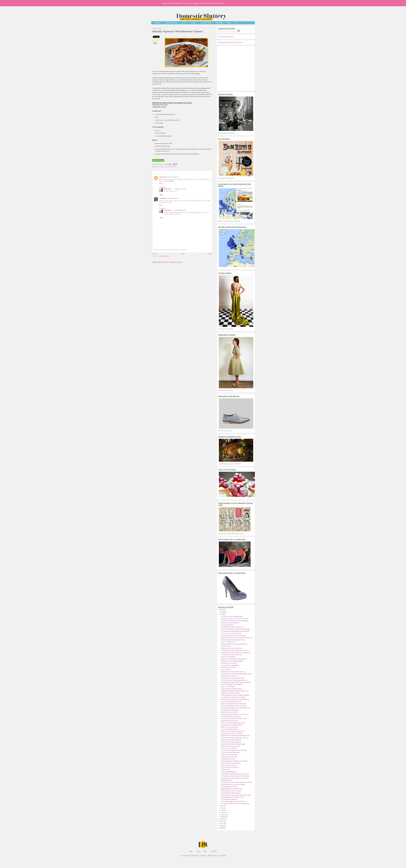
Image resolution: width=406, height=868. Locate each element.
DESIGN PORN (206, 23)
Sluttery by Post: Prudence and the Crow (232, 731)
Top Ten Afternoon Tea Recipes (229, 710)
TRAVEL (193, 23)
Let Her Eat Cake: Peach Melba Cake (231, 740)
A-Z (236, 23)
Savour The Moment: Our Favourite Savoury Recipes (235, 629)
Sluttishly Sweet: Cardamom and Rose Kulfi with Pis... (235, 735)
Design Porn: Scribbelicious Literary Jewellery (233, 659)
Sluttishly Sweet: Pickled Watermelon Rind (233, 671)
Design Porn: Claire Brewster (229, 754)
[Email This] (168, 164)
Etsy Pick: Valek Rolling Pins (228, 771)
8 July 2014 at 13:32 (173, 198)
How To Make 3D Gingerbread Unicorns (232, 627)
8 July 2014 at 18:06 (180, 189)
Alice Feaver (167, 189)
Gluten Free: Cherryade (227, 686)
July (222, 614)
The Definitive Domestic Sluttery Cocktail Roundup (235, 631)
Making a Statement (226, 780)
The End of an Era (226, 646)
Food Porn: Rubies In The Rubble (230, 752)
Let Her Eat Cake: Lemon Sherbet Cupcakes (233, 697)
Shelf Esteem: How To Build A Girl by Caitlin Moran (235, 699)
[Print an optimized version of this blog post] (158, 161)
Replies (163, 187)
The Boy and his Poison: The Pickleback (232, 733)
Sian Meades (163, 198)
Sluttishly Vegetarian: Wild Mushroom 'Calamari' (177, 31)
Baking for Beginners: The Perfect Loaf (232, 788)
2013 (221, 819)
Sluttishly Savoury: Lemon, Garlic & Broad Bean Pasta (236, 795)
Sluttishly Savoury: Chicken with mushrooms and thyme (236, 782)
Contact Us (213, 851)
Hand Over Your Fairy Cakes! (229, 663)
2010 (221, 826)
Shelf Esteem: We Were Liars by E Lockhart (233, 784)
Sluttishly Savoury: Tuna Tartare (229, 720)
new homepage (194, 3)
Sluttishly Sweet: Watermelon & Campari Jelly (233, 703)
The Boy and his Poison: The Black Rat (231, 648)
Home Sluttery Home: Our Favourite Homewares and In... (237, 637)
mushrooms (166, 166)
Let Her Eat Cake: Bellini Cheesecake (231, 654)
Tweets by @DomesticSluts (225, 36)
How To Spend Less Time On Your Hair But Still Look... (236, 708)
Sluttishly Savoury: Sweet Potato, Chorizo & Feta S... (235, 714)
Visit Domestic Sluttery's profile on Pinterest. (230, 42)
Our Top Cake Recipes (227, 625)
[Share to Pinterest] (176, 164)
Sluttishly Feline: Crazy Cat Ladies (230, 746)
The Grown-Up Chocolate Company (231, 742)
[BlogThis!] (170, 164)
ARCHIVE (223, 855)
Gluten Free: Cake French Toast (230, 767)
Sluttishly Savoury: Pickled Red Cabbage (232, 661)
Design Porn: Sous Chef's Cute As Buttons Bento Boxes (236, 674)
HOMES (157, 23)
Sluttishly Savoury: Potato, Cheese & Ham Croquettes (236, 682)
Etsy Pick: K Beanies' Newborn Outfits (231, 701)
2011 (221, 823)
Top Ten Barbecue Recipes (228, 667)
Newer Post (155, 253)
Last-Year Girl (163, 177)
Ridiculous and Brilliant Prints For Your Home (234, 705)
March (223, 812)
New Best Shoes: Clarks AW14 (229, 712)
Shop (198, 851)
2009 (221, 828)
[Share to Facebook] (174, 164)
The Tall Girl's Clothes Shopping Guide (231, 616)
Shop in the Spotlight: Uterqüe (229, 729)
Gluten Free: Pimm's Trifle (228, 642)
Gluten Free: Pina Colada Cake (229, 727)
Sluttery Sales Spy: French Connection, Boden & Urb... (236, 652)
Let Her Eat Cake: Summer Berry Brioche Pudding (235, 776)
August (223, 612)
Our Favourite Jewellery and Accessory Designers (234, 620)
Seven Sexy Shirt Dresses (228, 759)
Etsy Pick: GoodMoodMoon (228, 657)
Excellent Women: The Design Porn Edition (233, 640)
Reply (160, 183)
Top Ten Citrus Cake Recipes (229, 748)
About (205, 851)
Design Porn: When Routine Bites (230, 693)
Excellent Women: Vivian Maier (229, 665)
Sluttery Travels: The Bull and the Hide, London (234, 718)
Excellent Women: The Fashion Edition (231, 725)
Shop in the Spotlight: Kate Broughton (231, 684)
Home (182, 253)
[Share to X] (172, 164)
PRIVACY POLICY (213, 855)
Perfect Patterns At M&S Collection (231, 793)
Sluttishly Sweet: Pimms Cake (229, 757)
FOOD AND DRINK (171, 23)
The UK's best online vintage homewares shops (234, 680)
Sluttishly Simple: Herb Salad (229, 786)
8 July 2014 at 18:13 (180, 210)
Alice (157, 166)
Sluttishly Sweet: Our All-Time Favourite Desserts (234, 618)
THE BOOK (219, 23)
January (223, 817)
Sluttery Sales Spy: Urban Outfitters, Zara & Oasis (234, 778)
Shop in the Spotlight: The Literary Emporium (233, 801)
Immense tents (225, 769)
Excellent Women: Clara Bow (229, 799)
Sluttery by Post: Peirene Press (229, 676)
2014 (221, 609)
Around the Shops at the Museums (231, 763)
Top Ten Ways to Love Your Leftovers (231, 791)
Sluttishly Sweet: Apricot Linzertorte (231, 716)
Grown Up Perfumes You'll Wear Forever (232, 797)
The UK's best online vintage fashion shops (233, 723)
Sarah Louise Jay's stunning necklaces (231, 688)
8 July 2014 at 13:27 (173, 177)
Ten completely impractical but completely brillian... (235, 803)
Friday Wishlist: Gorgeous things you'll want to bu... (235, 650)
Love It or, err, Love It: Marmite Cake (231, 633)
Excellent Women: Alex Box (228, 765)
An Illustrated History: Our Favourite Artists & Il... (234, 644)
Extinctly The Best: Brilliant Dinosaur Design (233, 744)
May (222, 808)
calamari (161, 166)
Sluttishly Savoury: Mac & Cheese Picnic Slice (233, 635)
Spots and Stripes (226, 669)
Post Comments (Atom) (164, 256)
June (222, 805)
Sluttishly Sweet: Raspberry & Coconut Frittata (234, 750)
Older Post (209, 253)
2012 (221, 821)
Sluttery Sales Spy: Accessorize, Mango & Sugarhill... (235, 695)
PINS (229, 23)
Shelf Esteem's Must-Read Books (230, 623)
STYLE (184, 23)
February (224, 814)
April (222, 810)
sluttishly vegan (172, 166)
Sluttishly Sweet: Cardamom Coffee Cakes (232, 678)
